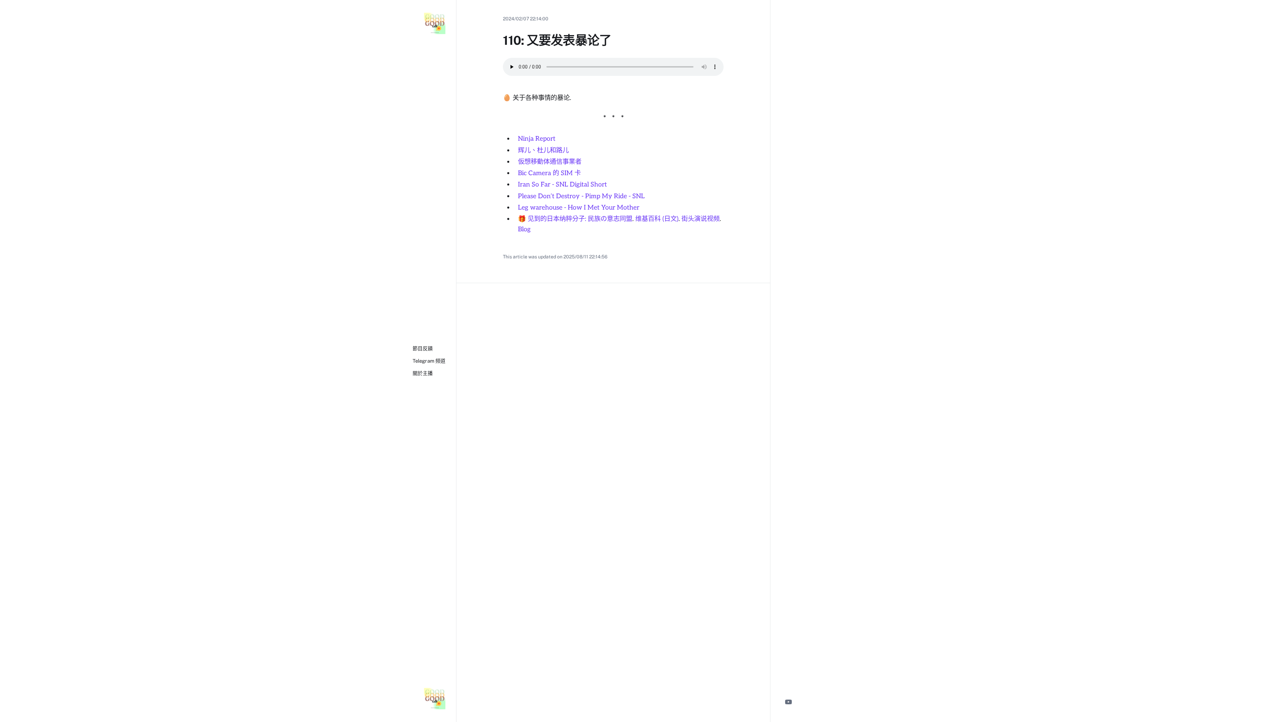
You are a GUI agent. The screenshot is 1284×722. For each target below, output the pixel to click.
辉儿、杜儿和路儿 (543, 150)
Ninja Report (536, 139)
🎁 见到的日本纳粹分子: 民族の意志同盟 (575, 219)
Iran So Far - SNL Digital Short (562, 184)
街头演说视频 (700, 219)
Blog (524, 229)
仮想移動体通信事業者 (549, 162)
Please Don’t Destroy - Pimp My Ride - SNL (581, 196)
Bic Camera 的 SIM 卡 (549, 173)
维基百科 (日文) (656, 219)
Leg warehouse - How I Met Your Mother (578, 208)
